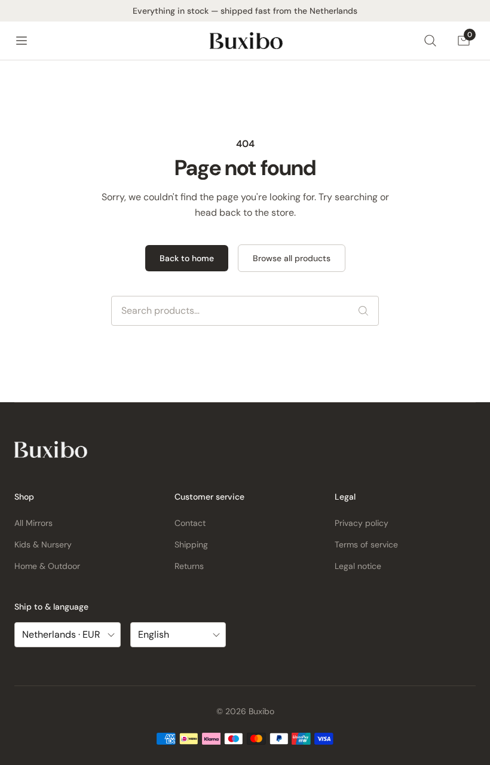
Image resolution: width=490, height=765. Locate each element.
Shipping (191, 544)
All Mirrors (33, 523)
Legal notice (358, 566)
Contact (190, 523)
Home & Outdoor (47, 566)
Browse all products (291, 258)
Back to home (187, 258)
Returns (189, 566)
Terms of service (366, 544)
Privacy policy (361, 523)
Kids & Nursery (43, 544)
